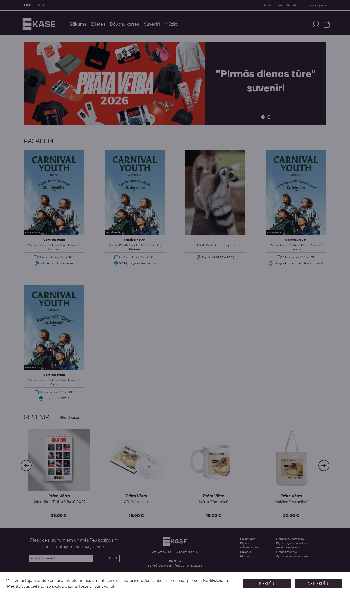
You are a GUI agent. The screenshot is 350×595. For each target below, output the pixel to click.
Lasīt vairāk (104, 586)
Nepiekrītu (319, 583)
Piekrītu (267, 583)
